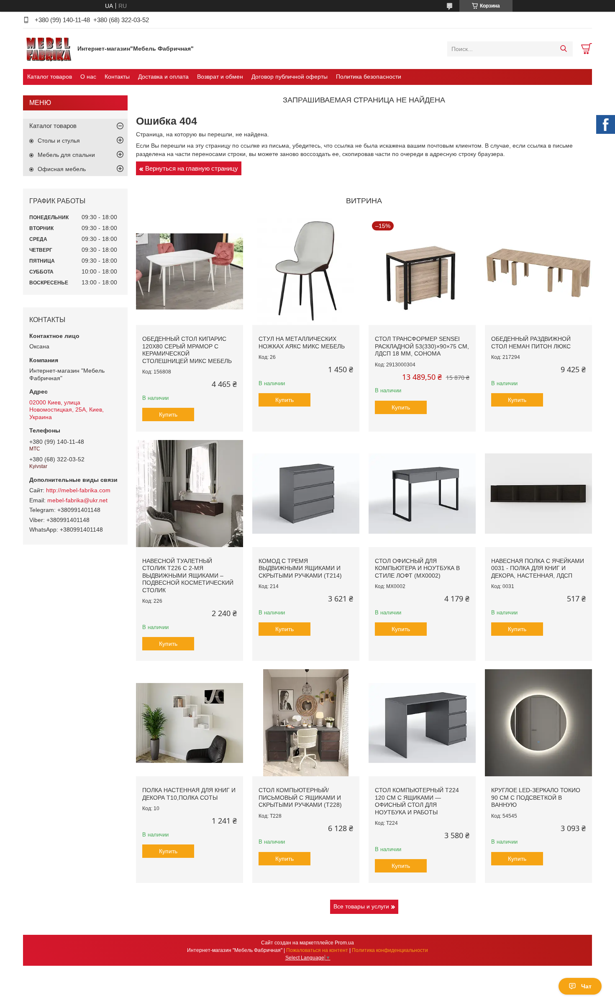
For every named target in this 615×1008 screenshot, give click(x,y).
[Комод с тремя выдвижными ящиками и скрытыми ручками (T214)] (305, 493)
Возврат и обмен (220, 76)
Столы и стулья (59, 140)
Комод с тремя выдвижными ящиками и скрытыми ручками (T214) (300, 568)
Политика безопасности (368, 76)
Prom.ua (344, 943)
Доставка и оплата (163, 76)
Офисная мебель (62, 169)
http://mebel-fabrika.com (78, 490)
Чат (586, 986)
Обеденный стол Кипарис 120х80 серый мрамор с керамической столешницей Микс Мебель (187, 349)
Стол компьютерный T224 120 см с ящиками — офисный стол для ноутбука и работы (417, 801)
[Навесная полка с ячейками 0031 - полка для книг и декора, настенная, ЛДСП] (538, 493)
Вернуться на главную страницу (191, 168)
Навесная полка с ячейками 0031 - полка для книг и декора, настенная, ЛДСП (537, 568)
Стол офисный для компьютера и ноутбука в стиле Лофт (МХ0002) (417, 568)
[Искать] (563, 48)
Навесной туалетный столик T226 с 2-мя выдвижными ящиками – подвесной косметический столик (187, 576)
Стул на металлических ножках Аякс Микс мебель (302, 342)
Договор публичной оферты (289, 76)
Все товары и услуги (361, 906)
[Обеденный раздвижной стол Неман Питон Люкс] (538, 271)
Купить (168, 414)
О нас (88, 76)
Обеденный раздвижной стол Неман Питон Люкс (531, 342)
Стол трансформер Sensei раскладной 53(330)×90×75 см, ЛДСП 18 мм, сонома (422, 346)
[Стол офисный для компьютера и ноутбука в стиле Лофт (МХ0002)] (422, 493)
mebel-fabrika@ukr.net (77, 500)
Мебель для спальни (66, 154)
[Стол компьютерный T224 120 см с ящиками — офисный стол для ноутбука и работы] (422, 722)
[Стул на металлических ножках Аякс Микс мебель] (305, 271)
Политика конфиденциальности (390, 950)
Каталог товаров (49, 76)
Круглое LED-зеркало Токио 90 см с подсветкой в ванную (535, 797)
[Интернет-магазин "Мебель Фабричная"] (48, 48)
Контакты (117, 76)
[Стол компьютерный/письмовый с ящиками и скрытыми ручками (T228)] (305, 722)
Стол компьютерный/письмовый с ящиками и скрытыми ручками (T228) (300, 797)
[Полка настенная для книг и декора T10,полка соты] (189, 722)
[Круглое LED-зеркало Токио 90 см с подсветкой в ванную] (538, 722)
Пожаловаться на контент (317, 950)
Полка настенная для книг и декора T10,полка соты (189, 794)
